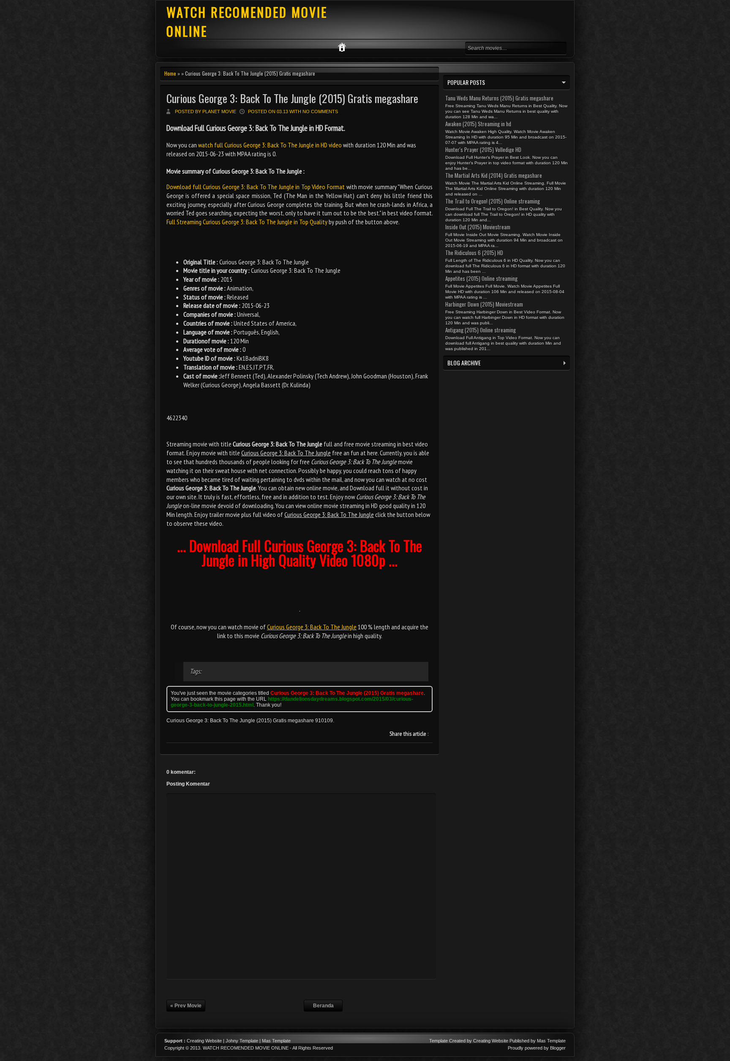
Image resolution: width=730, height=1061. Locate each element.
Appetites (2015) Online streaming (481, 278)
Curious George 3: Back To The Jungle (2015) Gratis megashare (292, 98)
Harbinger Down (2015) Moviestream (484, 304)
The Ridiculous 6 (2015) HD (474, 252)
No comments (320, 111)
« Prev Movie (186, 1006)
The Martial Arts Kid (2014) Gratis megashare (493, 175)
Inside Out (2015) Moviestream (477, 227)
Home (170, 73)
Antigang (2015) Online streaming (480, 330)
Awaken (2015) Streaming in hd (478, 124)
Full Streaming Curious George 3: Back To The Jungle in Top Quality (246, 222)
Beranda (323, 1006)
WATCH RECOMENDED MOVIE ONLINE (246, 1047)
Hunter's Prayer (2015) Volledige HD (483, 149)
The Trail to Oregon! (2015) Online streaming (492, 201)
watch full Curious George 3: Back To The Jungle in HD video (270, 145)
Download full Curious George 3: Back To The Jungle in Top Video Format (255, 186)
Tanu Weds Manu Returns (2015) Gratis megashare (499, 98)
